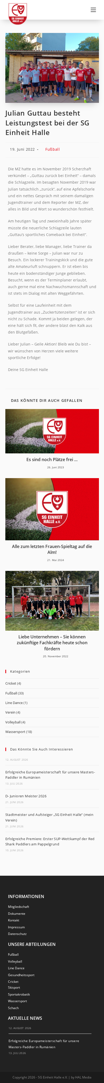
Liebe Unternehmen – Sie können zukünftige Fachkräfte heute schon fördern (52, 643)
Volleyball (13, 722)
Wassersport (15, 731)
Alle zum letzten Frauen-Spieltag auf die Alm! (52, 549)
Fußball (52, 149)
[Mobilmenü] (93, 9)
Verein (10, 712)
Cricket (10, 683)
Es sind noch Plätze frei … (52, 459)
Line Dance (14, 702)
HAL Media (83, 1077)
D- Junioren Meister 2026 (26, 796)
